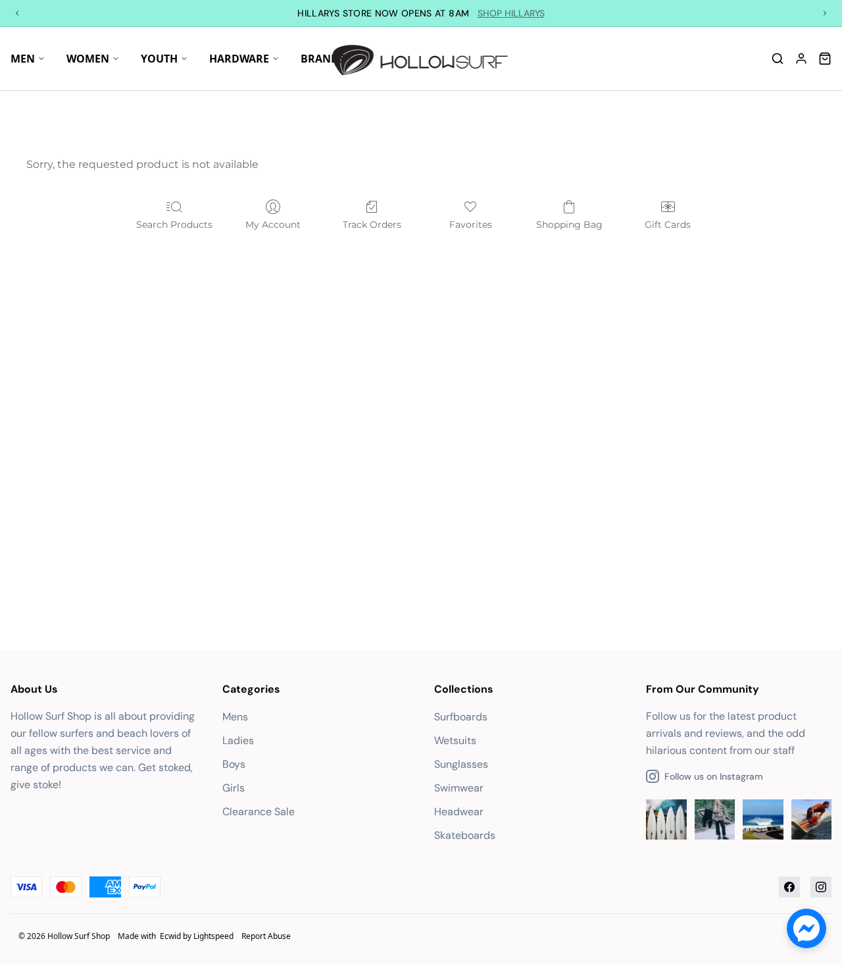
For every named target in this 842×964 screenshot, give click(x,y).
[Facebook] (789, 886)
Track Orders (372, 224)
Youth (159, 58)
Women (87, 58)
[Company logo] (421, 58)
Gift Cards (668, 224)
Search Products (174, 224)
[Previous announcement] (17, 13)
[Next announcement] (824, 13)
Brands (323, 58)
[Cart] (824, 58)
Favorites (470, 224)
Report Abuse (266, 936)
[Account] (801, 58)
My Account (273, 224)
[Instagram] (820, 886)
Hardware (239, 58)
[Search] (777, 58)
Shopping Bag (569, 224)
